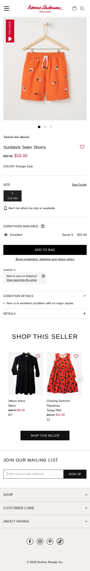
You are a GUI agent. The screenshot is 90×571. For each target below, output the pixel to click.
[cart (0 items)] (74, 8)
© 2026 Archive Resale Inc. (45, 562)
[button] (82, 147)
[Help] (43, 278)
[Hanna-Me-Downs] (45, 8)
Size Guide (79, 184)
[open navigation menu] (6, 8)
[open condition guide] (43, 226)
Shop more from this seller (21, 280)
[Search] (82, 8)
